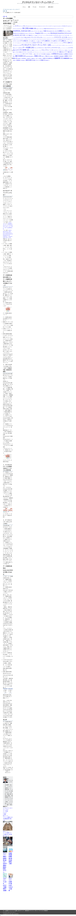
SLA (30, 33)
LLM (55, 31)
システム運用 (45, 41)
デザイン (53, 42)
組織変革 (59, 58)
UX (49, 33)
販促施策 (24, 60)
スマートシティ (23, 42)
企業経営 (66, 54)
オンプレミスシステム (35, 37)
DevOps (15, 28)
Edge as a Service (40, 28)
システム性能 (23, 41)
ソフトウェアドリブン (46, 42)
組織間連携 (67, 58)
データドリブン (54, 45)
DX (25, 28)
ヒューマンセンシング (64, 47)
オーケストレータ (45, 37)
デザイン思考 (67, 43)
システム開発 (61, 41)
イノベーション (65, 35)
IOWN (32, 31)
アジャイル (49, 35)
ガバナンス (51, 37)
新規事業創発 (24, 58)
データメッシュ (67, 45)
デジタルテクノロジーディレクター (8, 808)
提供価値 (62, 56)
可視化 (47, 56)
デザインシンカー (59, 42)
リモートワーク (27, 54)
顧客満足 (48, 60)
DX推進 (32, 28)
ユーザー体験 (59, 52)
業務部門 (29, 58)
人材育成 (55, 54)
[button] (8, 774)
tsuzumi (45, 33)
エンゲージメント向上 (22, 37)
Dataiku (64, 26)
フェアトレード (38, 50)
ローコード (40, 54)
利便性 (43, 56)
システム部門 (53, 41)
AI (16, 26)
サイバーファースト (53, 39)
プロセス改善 (19, 52)
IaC (62, 28)
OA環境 (61, 31)
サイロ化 (59, 39)
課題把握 (18, 60)
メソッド (47, 52)
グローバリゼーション (30, 39)
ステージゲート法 (16, 42)
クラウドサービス (60, 37)
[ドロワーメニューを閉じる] (0, 915)
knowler (51, 31)
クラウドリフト (18, 39)
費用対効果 (29, 60)
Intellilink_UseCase (22, 31)
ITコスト (5, 812)
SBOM (27, 33)
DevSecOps (19, 28)
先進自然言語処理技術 (30, 56)
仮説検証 (61, 54)
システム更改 (31, 41)
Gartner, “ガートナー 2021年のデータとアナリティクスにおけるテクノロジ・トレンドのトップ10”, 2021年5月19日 (8, 225)
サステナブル (66, 39)
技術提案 (56, 56)
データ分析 (19, 47)
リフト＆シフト (19, 54)
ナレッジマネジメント (40, 47)
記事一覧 (5, 16)
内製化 (37, 56)
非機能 (42, 60)
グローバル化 (47, 39)
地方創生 (52, 56)
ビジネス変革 (23, 50)
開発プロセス (36, 60)
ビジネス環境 (32, 50)
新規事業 (19, 58)
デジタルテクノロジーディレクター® (38, 2)
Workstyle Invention (59, 33)
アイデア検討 (28, 35)
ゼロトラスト (37, 43)
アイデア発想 (35, 35)
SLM (33, 33)
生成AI (45, 58)
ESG (52, 28)
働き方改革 (20, 56)
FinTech (59, 28)
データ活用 (5, 811)
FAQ (55, 28)
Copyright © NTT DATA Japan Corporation (10, 913)
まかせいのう (20, 35)
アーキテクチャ (56, 35)
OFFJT (65, 31)
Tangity (39, 33)
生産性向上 (51, 58)
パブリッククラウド (53, 47)
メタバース (52, 52)
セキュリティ (29, 42)
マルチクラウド (35, 52)
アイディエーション (42, 35)
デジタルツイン (17, 45)
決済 (37, 58)
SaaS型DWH (22, 33)
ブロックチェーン (47, 50)
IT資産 (4, 814)
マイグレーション (27, 52)
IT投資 (41, 31)
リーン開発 (34, 54)
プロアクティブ (57, 50)
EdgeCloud (47, 28)
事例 (45, 54)
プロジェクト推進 (64, 50)
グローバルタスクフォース (39, 39)
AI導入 (25, 26)
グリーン (24, 39)
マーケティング (41, 52)
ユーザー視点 (67, 52)
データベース (61, 45)
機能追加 (34, 58)
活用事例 (41, 58)
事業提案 (49, 54)
